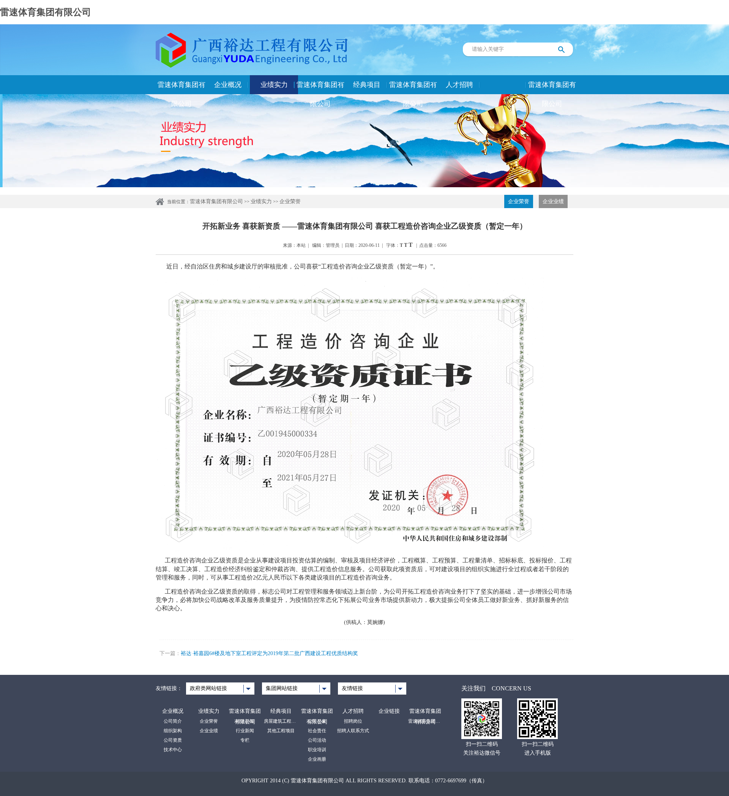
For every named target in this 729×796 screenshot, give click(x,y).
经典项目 (366, 84)
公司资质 (173, 740)
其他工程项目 (281, 730)
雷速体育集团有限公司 (45, 12)
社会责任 (317, 730)
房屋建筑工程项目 (281, 721)
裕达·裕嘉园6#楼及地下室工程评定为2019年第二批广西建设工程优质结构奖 (269, 653)
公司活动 (317, 740)
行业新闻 (245, 730)
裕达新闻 (245, 721)
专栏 (244, 740)
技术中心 (173, 749)
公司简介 (173, 721)
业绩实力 (274, 84)
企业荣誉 (290, 201)
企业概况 (227, 84)
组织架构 (173, 730)
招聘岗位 (353, 721)
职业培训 (317, 749)
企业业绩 (553, 201)
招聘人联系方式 (353, 730)
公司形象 (317, 721)
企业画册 (317, 759)
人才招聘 (459, 84)
